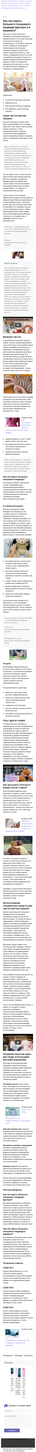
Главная (4, 1)
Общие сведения (25, 1)
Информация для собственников (13, 8)
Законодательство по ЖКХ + (20, 6)
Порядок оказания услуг (10, 3)
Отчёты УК (5, 6)
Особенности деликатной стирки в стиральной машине (17, 1343)
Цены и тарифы (24, 3)
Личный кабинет (13, 1)
